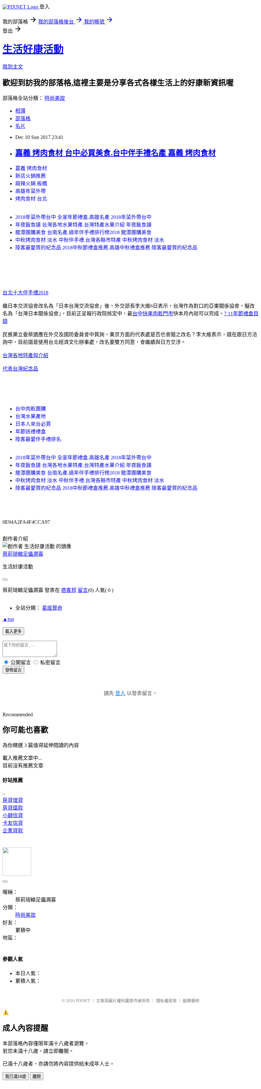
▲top (8, 619)
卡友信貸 (13, 823)
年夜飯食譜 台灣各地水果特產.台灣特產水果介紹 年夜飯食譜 (83, 224)
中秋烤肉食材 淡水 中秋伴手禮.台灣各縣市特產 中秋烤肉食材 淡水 (89, 240)
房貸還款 (13, 807)
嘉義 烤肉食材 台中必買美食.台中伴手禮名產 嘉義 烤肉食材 (115, 153)
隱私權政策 (166, 1000)
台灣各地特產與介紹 (25, 355)
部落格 (23, 118)
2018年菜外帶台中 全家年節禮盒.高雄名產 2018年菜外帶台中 (83, 217)
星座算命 (52, 608)
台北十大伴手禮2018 (25, 292)
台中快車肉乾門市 (152, 313)
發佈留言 (13, 670)
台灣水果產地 (30, 416)
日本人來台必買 (33, 424)
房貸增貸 (13, 800)
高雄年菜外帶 (30, 191)
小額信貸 (13, 815)
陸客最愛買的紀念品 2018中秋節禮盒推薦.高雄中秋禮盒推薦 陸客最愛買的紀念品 (106, 247)
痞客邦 (68, 590)
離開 (36, 1076)
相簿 (20, 111)
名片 (20, 126)
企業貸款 (13, 830)
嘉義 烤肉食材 (31, 168)
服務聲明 (191, 1000)
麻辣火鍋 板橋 (31, 183)
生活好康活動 (33, 49)
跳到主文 (13, 66)
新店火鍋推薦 (30, 176)
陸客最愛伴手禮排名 (38, 439)
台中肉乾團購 (30, 408)
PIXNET (83, 1000)
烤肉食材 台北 (31, 198)
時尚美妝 (55, 98)
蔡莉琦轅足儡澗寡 (23, 554)
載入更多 (13, 631)
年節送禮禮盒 (30, 431)
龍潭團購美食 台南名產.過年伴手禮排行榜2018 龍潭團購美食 (83, 232)
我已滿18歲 (15, 1076)
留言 (83, 590)
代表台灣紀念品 (20, 368)
